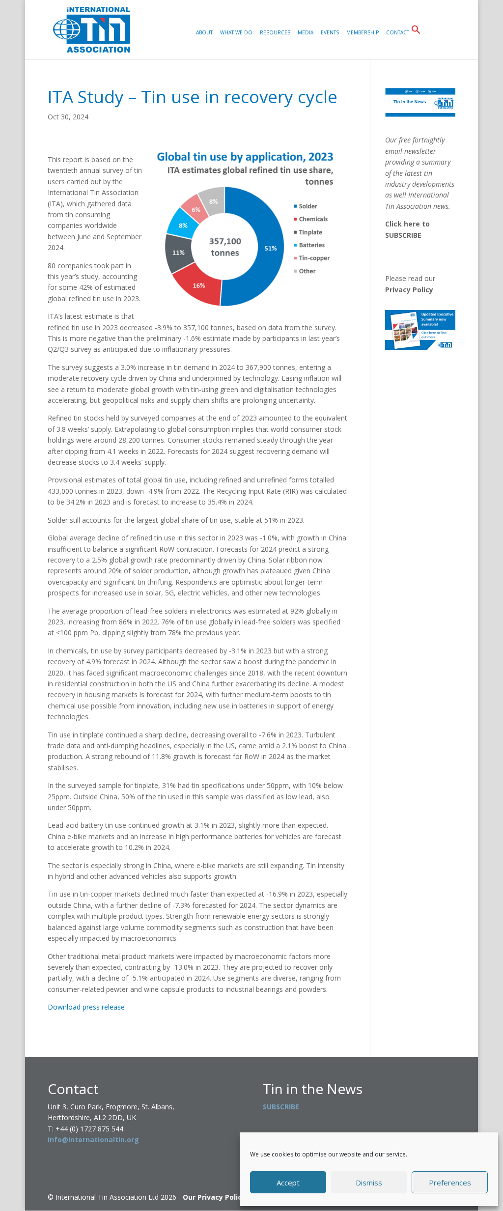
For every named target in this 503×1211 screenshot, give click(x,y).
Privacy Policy (409, 289)
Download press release (86, 1007)
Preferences (450, 1182)
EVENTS (330, 33)
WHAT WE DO (236, 33)
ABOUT (204, 33)
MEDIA (305, 33)
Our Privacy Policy (214, 1197)
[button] (416, 42)
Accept (288, 1182)
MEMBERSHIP (362, 33)
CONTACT (397, 33)
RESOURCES (275, 33)
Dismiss (369, 1182)
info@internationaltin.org (93, 1139)
